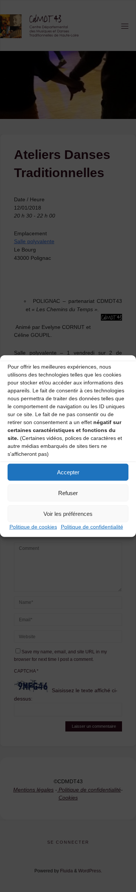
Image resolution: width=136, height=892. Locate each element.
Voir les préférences (68, 513)
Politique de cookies (33, 527)
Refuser (68, 492)
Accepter (68, 472)
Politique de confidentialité (92, 527)
